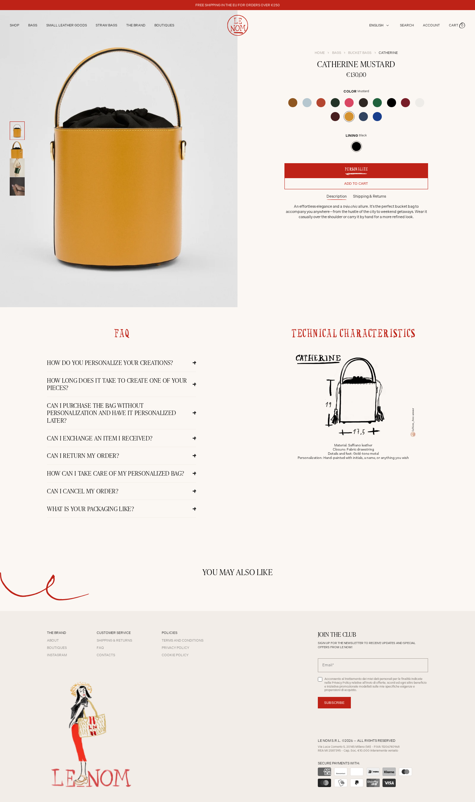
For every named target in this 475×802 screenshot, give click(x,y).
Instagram (57, 655)
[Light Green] (377, 102)
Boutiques (164, 25)
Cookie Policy (175, 655)
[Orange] (321, 102)
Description (337, 196)
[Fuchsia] (349, 102)
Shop (14, 25)
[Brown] (363, 102)
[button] (457, 26)
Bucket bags (359, 53)
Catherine (388, 53)
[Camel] (292, 102)
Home (320, 53)
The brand (135, 25)
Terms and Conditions (182, 640)
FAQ (100, 648)
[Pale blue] (307, 102)
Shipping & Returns (369, 196)
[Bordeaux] (335, 116)
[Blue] (363, 116)
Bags (336, 53)
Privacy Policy (175, 648)
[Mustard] (349, 116)
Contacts (106, 655)
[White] (419, 102)
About (53, 640)
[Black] (391, 102)
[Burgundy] (405, 102)
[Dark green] (335, 102)
